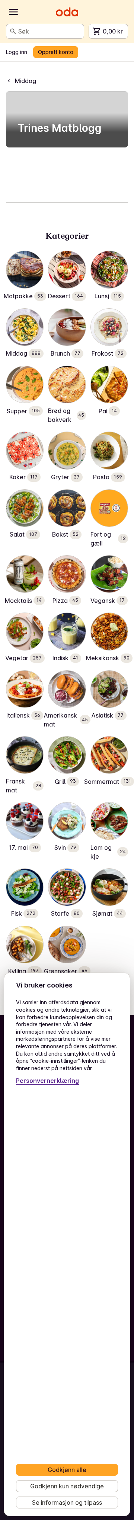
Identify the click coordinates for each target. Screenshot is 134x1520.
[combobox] (49, 31)
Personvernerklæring (47, 1080)
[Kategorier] (13, 11)
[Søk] (13, 31)
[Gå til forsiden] (67, 11)
